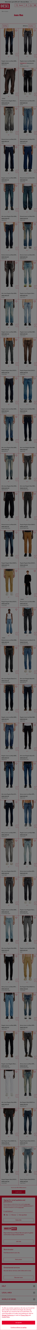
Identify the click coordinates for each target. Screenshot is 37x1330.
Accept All (18, 1322)
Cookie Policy (6, 1317)
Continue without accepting (18, 1327)
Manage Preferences (8, 1315)
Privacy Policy (24, 1315)
